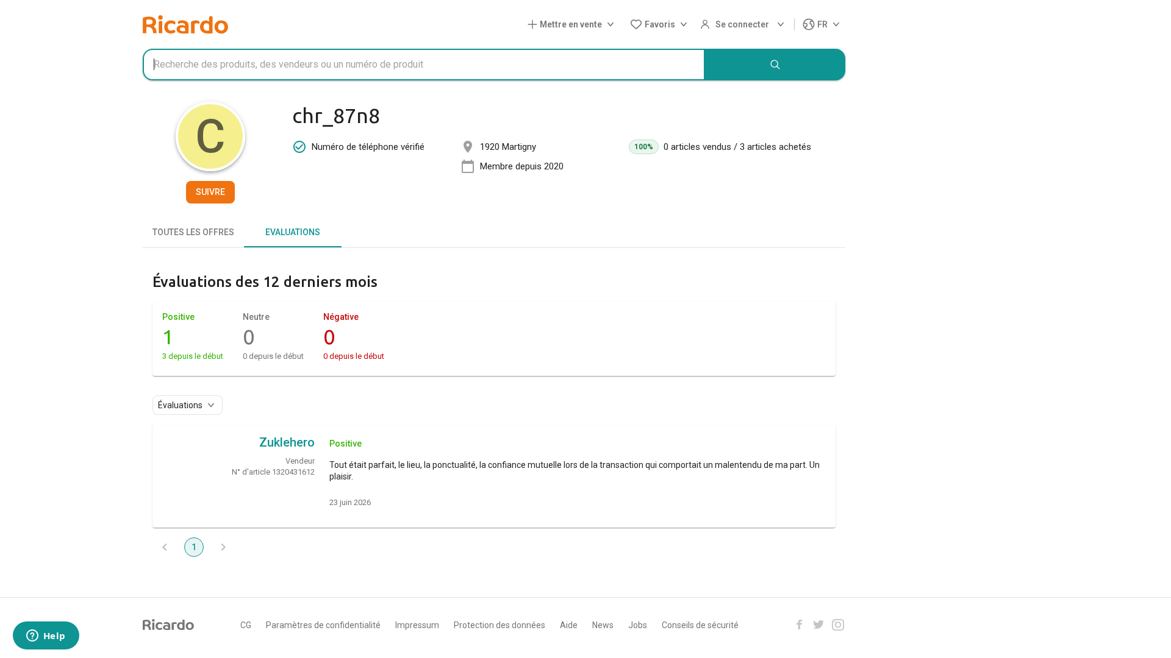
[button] (573, 25)
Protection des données (499, 625)
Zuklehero (287, 442)
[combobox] (424, 64)
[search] (775, 64)
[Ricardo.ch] (185, 24)
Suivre (210, 192)
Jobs (637, 625)
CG (245, 625)
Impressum (417, 625)
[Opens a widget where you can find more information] (45, 636)
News (603, 625)
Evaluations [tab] (292, 232)
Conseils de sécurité (700, 625)
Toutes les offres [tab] (193, 232)
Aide (569, 625)
